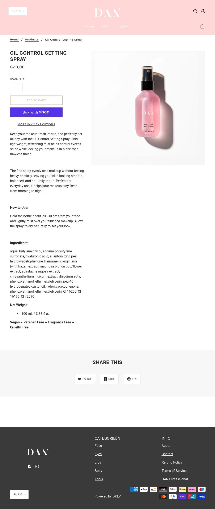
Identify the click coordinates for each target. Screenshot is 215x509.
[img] (195, 11)
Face (98, 446)
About (166, 446)
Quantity (16, 78)
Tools (99, 479)
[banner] (107, 12)
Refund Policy (172, 462)
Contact (167, 454)
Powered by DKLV (107, 496)
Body (98, 471)
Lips (98, 462)
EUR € (16, 11)
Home (14, 39)
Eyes (98, 454)
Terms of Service (174, 471)
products (32, 39)
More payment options (36, 124)
